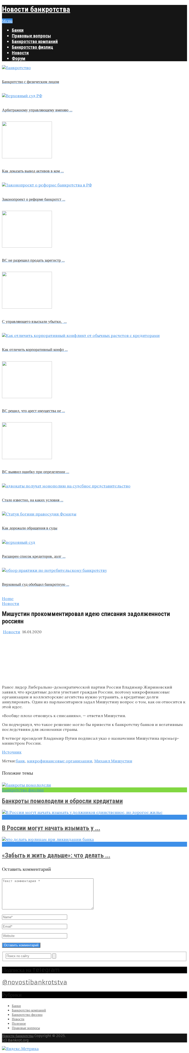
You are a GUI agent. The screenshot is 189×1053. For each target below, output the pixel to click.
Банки (18, 30)
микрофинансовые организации (59, 760)
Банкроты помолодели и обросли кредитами (62, 801)
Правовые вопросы (31, 36)
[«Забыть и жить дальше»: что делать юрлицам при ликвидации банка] (94, 839)
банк (20, 760)
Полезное (19, 1023)
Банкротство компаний (35, 41)
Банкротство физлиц (32, 47)
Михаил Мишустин (113, 760)
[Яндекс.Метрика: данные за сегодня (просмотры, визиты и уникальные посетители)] (20, 1048)
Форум (18, 58)
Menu (7, 20)
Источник (11, 752)
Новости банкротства (36, 9)
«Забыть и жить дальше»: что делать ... (56, 855)
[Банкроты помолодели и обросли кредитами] (94, 784)
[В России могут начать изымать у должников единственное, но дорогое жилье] (94, 812)
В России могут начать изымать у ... (51, 828)
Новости (20, 53)
